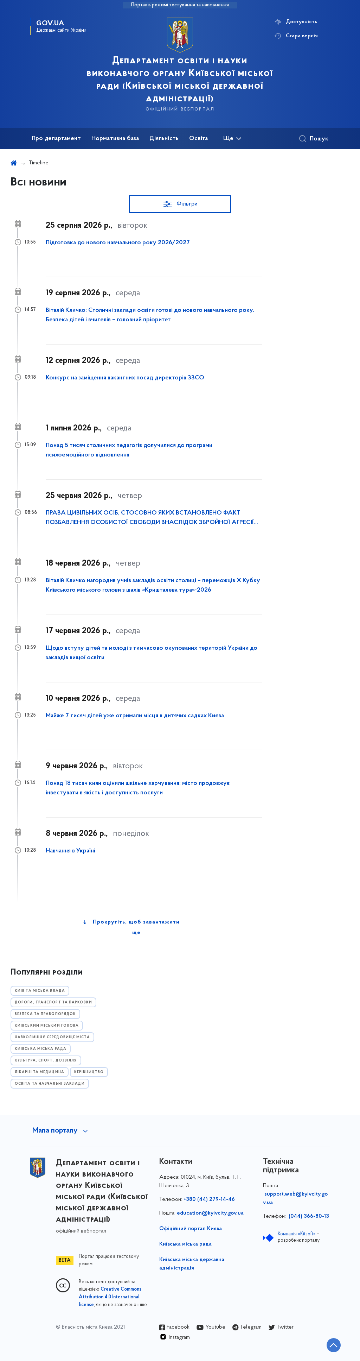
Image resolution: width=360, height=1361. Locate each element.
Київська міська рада (185, 1244)
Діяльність (164, 139)
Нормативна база (115, 139)
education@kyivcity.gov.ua (210, 1213)
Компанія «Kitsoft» (297, 1234)
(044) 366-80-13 (308, 1216)
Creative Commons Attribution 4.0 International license (110, 1297)
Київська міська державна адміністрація (191, 1264)
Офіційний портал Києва (190, 1228)
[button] (180, 204)
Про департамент (56, 139)
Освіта (198, 139)
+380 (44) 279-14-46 (209, 1199)
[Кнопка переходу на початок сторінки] (334, 1345)
